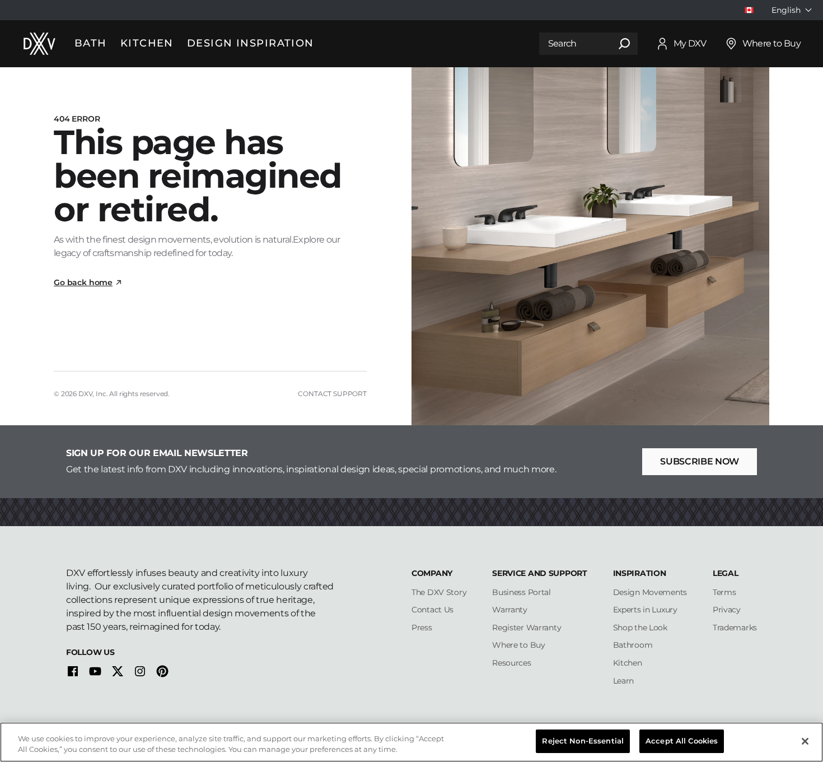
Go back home (83, 282)
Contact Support (332, 393)
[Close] (805, 741)
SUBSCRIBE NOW (699, 461)
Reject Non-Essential (583, 740)
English (786, 10)
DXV (85, 393)
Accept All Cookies (682, 740)
